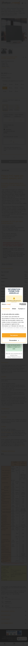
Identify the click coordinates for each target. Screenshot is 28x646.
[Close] (21, 289)
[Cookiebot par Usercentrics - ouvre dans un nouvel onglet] (19, 304)
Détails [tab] (14, 308)
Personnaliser (13, 340)
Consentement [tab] (6, 308)
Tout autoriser (14, 335)
